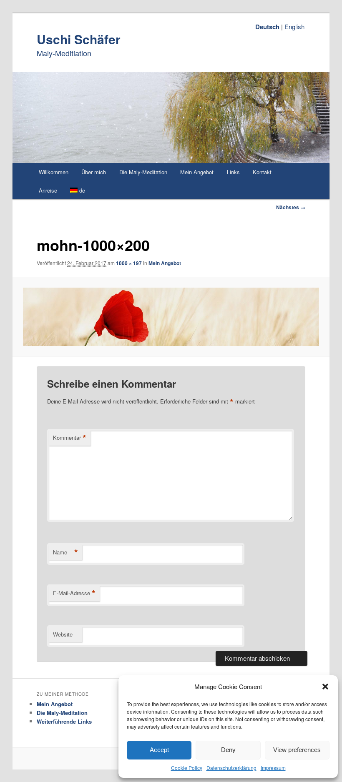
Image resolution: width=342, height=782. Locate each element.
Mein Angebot (197, 172)
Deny (228, 749)
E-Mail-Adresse (74, 593)
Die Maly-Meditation (143, 172)
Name (65, 552)
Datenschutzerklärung (231, 767)
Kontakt (262, 172)
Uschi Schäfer (79, 39)
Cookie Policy (186, 767)
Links (233, 172)
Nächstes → (290, 207)
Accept (159, 749)
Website (63, 634)
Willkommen (53, 172)
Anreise (48, 190)
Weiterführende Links (64, 721)
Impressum (273, 767)
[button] (325, 686)
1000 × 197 (129, 263)
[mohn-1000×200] (171, 317)
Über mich (93, 172)
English (294, 26)
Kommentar (69, 437)
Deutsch (267, 26)
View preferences (297, 749)
